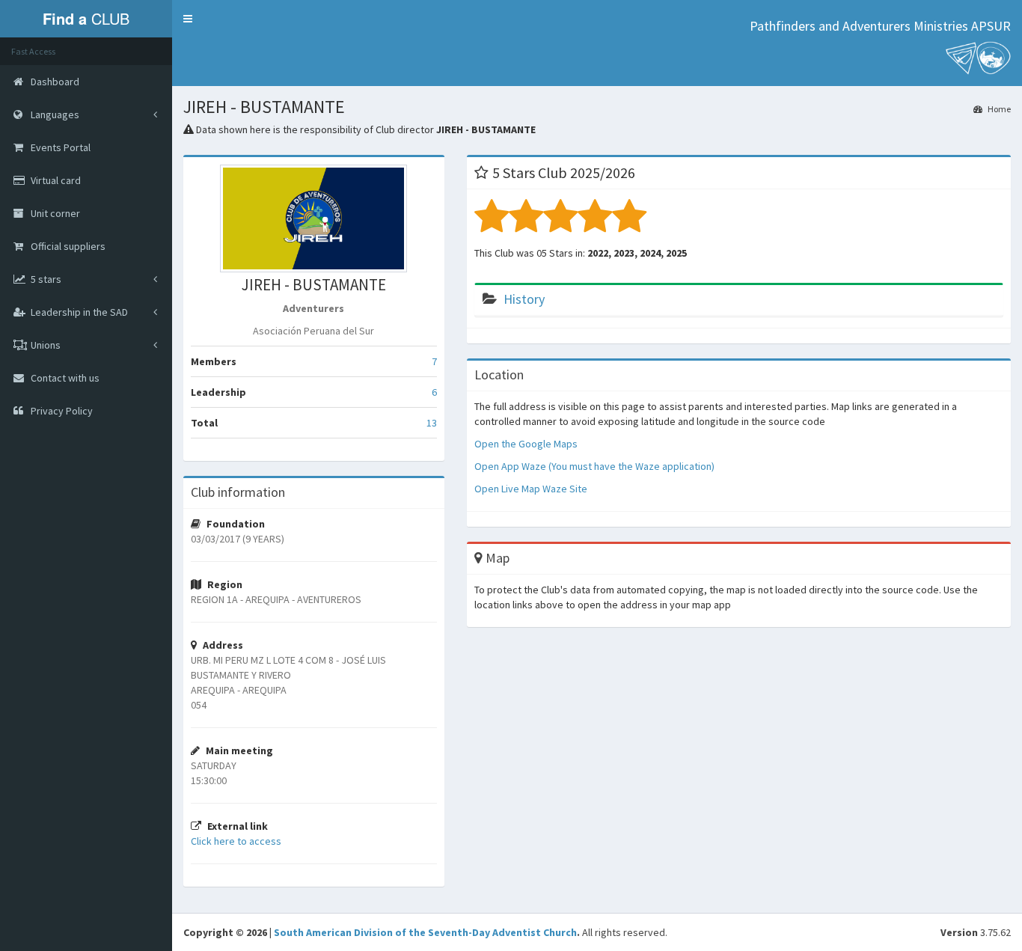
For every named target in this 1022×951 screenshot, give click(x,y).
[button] (188, 18)
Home (998, 108)
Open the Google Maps (526, 443)
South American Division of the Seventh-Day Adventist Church (425, 932)
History (524, 299)
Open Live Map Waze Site (530, 488)
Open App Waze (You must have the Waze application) (594, 466)
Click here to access (236, 841)
